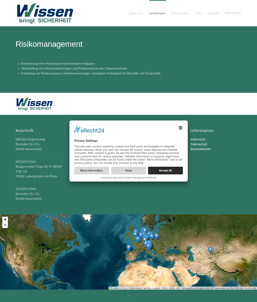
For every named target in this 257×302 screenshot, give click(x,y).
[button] (128, 248)
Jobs (198, 13)
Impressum (198, 139)
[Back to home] (45, 13)
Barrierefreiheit (200, 149)
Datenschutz (199, 144)
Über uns (136, 13)
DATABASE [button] (233, 13)
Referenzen (180, 13)
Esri (125, 288)
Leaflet (115, 288)
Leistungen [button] (157, 13)
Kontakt (213, 13)
